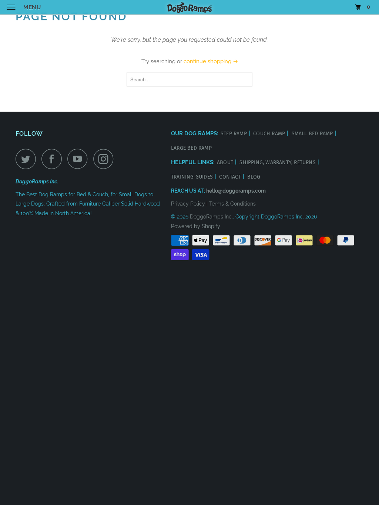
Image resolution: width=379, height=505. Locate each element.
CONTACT (230, 177)
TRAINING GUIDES (192, 177)
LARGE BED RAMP (191, 148)
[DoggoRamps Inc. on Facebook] (53, 159)
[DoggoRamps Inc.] (189, 7)
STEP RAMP (234, 134)
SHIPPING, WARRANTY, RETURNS (278, 162)
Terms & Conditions (232, 204)
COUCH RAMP (269, 134)
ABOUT (226, 162)
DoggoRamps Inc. (211, 217)
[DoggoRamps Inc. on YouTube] (79, 159)
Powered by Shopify (195, 226)
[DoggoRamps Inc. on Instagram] (105, 159)
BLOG (253, 177)
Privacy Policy (188, 204)
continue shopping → (211, 61)
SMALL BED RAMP (313, 134)
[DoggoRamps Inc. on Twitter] (28, 159)
